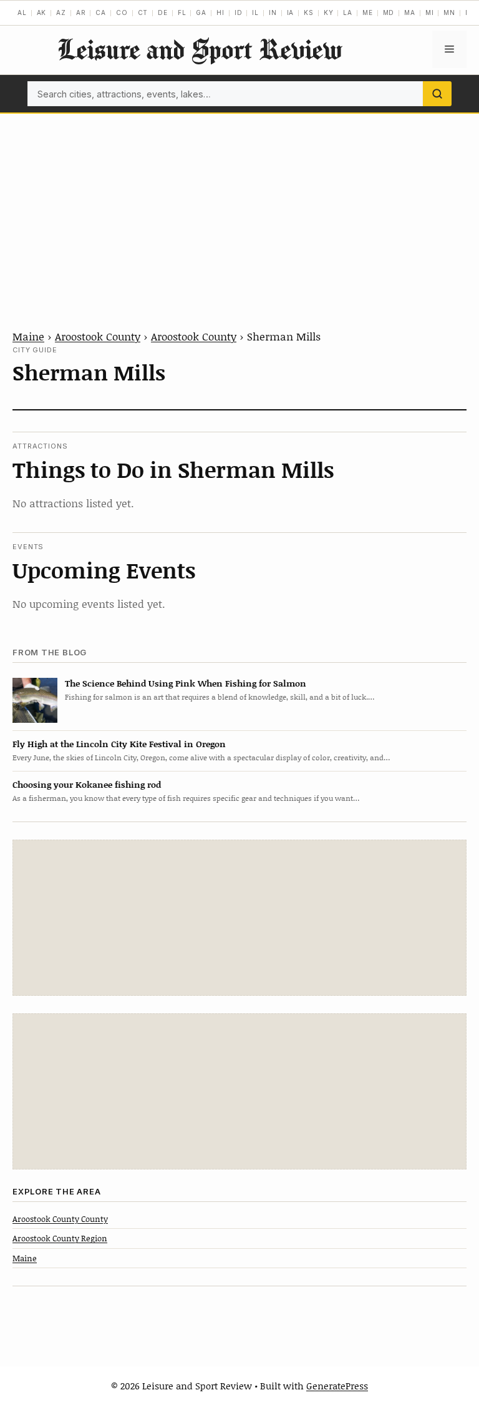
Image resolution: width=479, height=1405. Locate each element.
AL (22, 12)
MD (389, 12)
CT (143, 12)
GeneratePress (337, 1386)
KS (309, 12)
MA (409, 12)
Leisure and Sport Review (199, 49)
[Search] (437, 93)
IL (255, 12)
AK (42, 12)
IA (290, 12)
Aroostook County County (60, 1218)
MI (429, 12)
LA (347, 12)
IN (273, 12)
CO (122, 12)
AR (81, 12)
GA (201, 12)
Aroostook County (97, 336)
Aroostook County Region (59, 1238)
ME (367, 12)
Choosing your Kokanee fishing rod (86, 784)
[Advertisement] (239, 207)
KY (329, 12)
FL (182, 12)
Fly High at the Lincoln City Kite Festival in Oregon (119, 743)
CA (100, 12)
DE (163, 12)
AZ (61, 12)
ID (239, 12)
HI (220, 12)
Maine (28, 336)
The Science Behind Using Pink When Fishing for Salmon (185, 683)
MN (449, 12)
